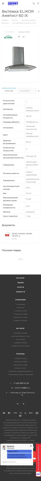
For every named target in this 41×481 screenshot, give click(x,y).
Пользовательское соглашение (20, 374)
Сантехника (20, 339)
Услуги (20, 287)
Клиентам (20, 307)
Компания (20, 300)
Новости (20, 292)
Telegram (23, 403)
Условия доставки (21, 314)
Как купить (24, 91)
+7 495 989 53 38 (21, 383)
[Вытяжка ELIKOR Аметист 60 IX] (20, 59)
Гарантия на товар (20, 317)
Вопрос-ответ (20, 368)
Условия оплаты (20, 311)
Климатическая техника (20, 346)
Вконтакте (17, 403)
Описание (9, 91)
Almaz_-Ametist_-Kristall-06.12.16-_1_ (22, 235)
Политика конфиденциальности (20, 371)
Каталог (20, 278)
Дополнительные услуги (20, 336)
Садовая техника (20, 343)
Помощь (20, 354)
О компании (20, 304)
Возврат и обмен (20, 320)
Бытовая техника (20, 333)
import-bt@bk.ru (22, 388)
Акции (20, 282)
